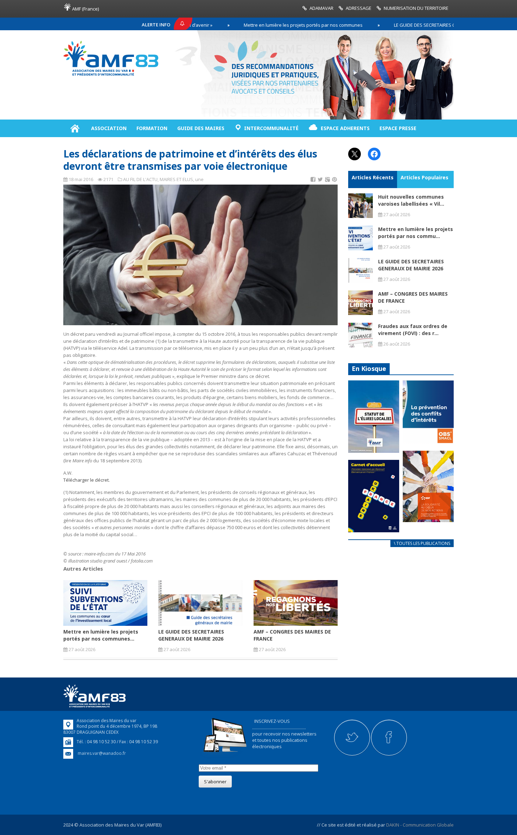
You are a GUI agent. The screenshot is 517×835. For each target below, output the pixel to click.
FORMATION (151, 128)
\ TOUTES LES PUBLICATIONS (422, 543)
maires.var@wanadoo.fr (102, 753)
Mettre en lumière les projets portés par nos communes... (100, 635)
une (199, 179)
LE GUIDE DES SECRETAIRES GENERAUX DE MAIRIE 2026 (422, 25)
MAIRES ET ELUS (176, 179)
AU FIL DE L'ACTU (140, 179)
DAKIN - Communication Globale (420, 825)
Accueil (74, 128)
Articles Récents (373, 177)
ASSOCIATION (109, 128)
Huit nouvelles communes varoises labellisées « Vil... (411, 200)
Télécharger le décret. (86, 480)
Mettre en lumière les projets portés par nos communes (274, 25)
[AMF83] (110, 75)
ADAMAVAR (321, 8)
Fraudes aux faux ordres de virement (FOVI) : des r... (412, 329)
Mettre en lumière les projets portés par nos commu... (415, 232)
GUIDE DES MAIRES (200, 128)
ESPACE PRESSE (397, 128)
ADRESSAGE (358, 8)
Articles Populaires (424, 177)
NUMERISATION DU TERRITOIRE (416, 8)
